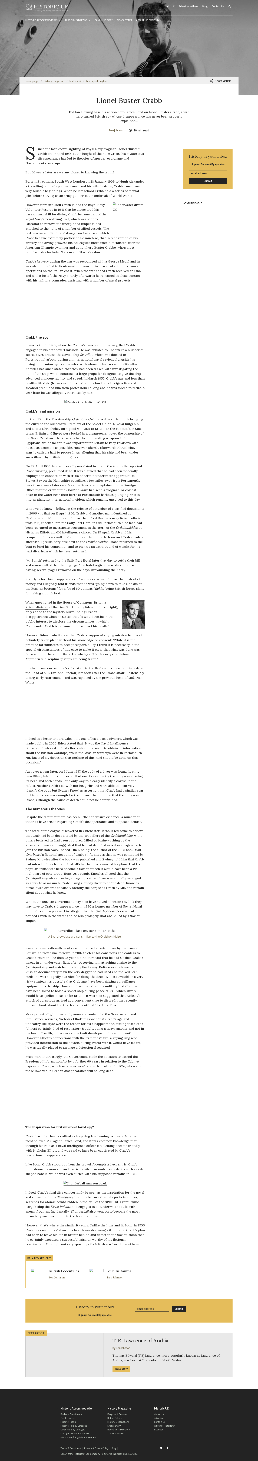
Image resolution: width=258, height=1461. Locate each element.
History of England (97, 81)
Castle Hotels (68, 1418)
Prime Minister (36, 607)
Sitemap (158, 1429)
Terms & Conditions (71, 1448)
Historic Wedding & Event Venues (78, 1437)
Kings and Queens (117, 1414)
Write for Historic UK (164, 1425)
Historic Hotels (68, 1421)
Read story (121, 1368)
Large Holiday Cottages (73, 1429)
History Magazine (76, 20)
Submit (208, 181)
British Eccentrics (63, 1271)
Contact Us (218, 6)
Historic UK (46, 9)
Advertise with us (188, 6)
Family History (104, 20)
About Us (159, 1414)
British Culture (114, 1418)
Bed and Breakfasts (71, 1414)
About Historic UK (147, 20)
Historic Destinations (118, 1421)
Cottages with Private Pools (75, 1433)
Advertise (159, 1418)
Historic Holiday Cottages (74, 1425)
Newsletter (124, 20)
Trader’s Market (115, 1433)
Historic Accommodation (41, 20)
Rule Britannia (119, 1271)
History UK (75, 81)
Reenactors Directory (118, 1429)
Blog (204, 6)
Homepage (32, 81)
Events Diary (114, 1425)
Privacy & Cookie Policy (96, 1448)
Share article (223, 81)
